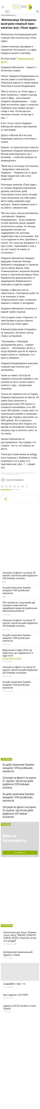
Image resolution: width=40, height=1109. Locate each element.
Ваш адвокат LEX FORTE (15, 994)
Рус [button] (7, 11)
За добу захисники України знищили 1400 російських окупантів (16, 638)
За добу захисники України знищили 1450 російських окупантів (16, 685)
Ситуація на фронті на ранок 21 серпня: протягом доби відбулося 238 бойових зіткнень (19, 782)
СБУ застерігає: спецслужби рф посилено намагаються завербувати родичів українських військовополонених (19, 606)
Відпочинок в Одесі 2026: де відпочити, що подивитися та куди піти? (17, 653)
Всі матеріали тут (20, 853)
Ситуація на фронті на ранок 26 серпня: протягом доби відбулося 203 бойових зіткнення (20, 670)
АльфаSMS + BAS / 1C (14, 983)
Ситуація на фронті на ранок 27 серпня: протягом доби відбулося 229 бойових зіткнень (20, 623)
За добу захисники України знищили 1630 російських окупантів (16, 590)
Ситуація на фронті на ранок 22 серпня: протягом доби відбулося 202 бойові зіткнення (19, 812)
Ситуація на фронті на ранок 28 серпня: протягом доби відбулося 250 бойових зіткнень (20, 575)
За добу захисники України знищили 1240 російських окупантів (18, 797)
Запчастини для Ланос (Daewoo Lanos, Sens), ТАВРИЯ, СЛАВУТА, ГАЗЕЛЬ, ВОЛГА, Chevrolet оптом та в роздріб (20, 936)
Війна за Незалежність (14, 838)
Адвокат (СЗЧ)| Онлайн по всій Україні (19, 1007)
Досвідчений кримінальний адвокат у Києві (18, 953)
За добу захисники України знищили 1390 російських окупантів (18, 768)
